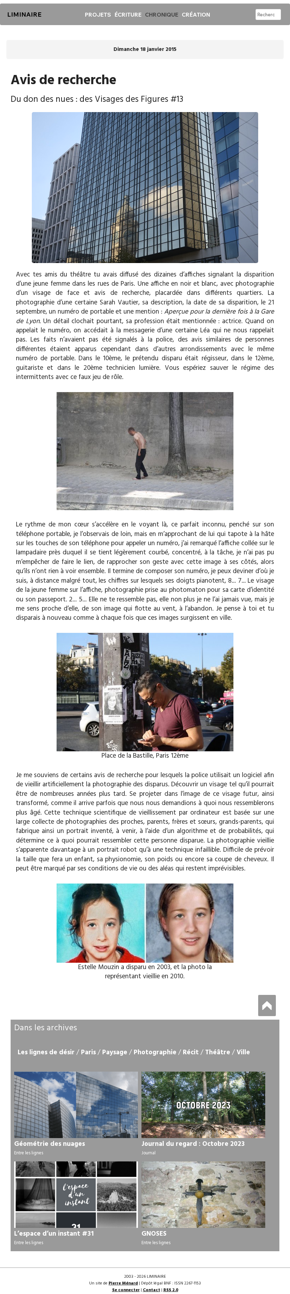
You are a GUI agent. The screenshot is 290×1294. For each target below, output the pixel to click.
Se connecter (126, 1290)
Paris (88, 1052)
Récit (191, 1052)
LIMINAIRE (24, 14)
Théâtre (217, 1052)
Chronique (161, 14)
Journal (148, 1153)
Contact (151, 1290)
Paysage (114, 1052)
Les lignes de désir (46, 1052)
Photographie (155, 1052)
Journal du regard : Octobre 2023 (193, 1144)
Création (196, 14)
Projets (98, 14)
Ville (243, 1052)
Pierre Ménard (123, 1283)
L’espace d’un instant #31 (54, 1234)
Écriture (128, 14)
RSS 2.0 (170, 1290)
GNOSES (154, 1234)
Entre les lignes (28, 1153)
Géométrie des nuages (49, 1144)
